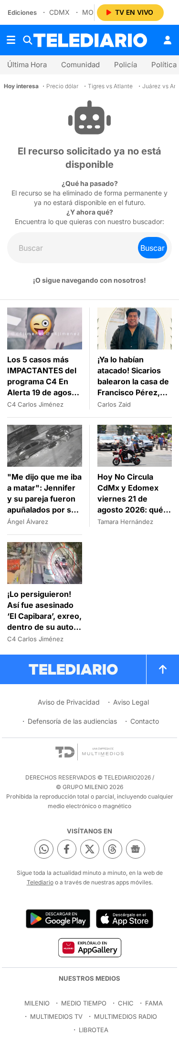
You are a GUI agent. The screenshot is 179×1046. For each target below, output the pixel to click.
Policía (125, 64)
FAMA (154, 1003)
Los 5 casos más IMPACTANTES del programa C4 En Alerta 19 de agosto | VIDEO (43, 381)
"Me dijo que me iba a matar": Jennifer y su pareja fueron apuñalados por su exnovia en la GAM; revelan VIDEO (44, 504)
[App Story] (124, 918)
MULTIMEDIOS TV (56, 1016)
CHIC (126, 1003)
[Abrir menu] (11, 40)
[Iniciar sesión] (167, 40)
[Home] (90, 40)
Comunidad (80, 64)
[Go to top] (163, 669)
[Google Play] (58, 918)
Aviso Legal (131, 702)
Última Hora (27, 64)
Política (164, 64)
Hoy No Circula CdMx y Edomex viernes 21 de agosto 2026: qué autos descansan (130, 498)
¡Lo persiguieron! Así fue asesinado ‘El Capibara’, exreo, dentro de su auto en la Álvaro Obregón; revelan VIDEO (44, 627)
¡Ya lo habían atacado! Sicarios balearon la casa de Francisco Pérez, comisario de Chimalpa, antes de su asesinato (133, 392)
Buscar (152, 248)
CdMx (59, 12)
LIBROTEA (93, 1030)
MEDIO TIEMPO (83, 1003)
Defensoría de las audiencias (72, 721)
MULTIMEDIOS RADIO (125, 1016)
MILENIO (37, 1003)
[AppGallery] (89, 947)
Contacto (144, 721)
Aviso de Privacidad (69, 702)
